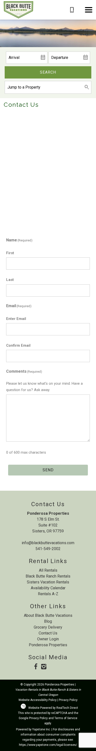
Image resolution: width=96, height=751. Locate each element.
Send (48, 470)
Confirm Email (18, 345)
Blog (48, 621)
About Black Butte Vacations (48, 615)
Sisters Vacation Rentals (48, 582)
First (10, 253)
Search (48, 72)
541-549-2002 (48, 548)
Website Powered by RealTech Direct (53, 708)
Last (10, 279)
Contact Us (48, 633)
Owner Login (48, 639)
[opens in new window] (36, 667)
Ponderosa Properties (48, 645)
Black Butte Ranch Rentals (48, 576)
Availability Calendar (48, 588)
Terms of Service (65, 718)
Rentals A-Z (48, 594)
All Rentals (48, 570)
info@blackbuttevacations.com (48, 542)
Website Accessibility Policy (37, 700)
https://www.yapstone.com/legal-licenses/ (48, 745)
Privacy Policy (68, 700)
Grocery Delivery (48, 627)
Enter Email (16, 318)
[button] (88, 10)
